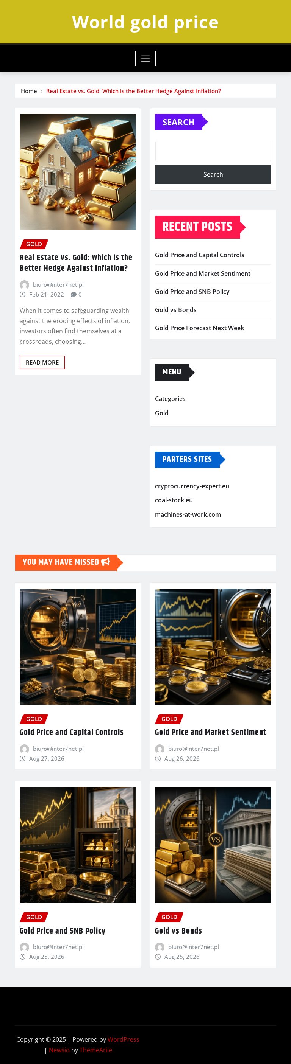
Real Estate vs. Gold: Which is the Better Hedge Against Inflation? (133, 91)
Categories (170, 399)
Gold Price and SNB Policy (192, 291)
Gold (162, 413)
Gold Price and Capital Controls (199, 255)
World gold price (145, 21)
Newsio (59, 1050)
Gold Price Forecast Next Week (199, 328)
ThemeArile (96, 1050)
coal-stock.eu (174, 500)
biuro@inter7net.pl (58, 284)
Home (29, 91)
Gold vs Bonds (176, 310)
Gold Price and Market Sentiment (202, 273)
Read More (42, 362)
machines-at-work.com (188, 514)
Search (179, 121)
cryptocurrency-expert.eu (192, 486)
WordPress (123, 1039)
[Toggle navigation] (145, 58)
